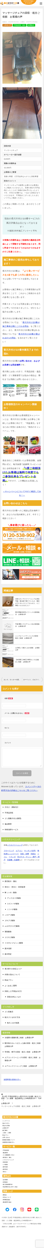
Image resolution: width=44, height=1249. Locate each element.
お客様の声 (7, 25)
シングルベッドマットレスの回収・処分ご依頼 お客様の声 (27, 637)
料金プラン (9, 980)
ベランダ (12, 857)
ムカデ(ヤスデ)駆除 (12, 926)
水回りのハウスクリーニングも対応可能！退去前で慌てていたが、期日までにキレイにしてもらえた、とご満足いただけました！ (27, 602)
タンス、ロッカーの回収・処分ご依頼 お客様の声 (13, 680)
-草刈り (4, 1171)
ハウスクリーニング (14, 845)
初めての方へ (6, 1123)
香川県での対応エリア (13, 969)
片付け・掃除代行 (11, 807)
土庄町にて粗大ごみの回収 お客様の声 (27, 649)
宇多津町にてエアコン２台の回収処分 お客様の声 (27, 625)
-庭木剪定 (5, 1169)
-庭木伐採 (5, 1167)
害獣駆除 (8, 932)
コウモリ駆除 (10, 937)
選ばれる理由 (6, 1125)
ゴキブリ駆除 (10, 920)
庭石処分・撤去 (11, 881)
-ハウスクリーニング (8, 1159)
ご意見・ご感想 (6, 1132)
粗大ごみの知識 (13, 1023)
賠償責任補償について (8, 1140)
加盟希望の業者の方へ (12, 1079)
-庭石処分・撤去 (6, 1157)
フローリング (9, 851)
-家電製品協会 (6, 1199)
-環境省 (4, 1195)
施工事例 (4, 1130)
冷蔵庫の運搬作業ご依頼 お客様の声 (19, 1038)
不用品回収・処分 (19, 25)
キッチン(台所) (30, 851)
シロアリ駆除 (10, 915)
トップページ (6, 1120)
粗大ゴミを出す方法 (12, 1017)
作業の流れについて (12, 974)
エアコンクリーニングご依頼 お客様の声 (21, 1066)
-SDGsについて (6, 1197)
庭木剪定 (8, 954)
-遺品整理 (5, 1152)
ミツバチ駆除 (12, 909)
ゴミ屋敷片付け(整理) (13, 818)
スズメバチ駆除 (13, 904)
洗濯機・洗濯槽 (13, 860)
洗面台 (33, 854)
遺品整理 (8, 824)
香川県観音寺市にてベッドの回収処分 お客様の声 (27, 613)
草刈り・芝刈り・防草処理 (15, 887)
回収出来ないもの (14, 997)
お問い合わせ (6, 1137)
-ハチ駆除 (5, 1164)
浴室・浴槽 (24, 854)
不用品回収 (9, 813)
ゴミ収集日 (9, 1012)
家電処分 (31, 25)
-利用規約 (5, 1182)
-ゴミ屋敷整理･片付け (8, 1155)
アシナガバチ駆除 (14, 898)
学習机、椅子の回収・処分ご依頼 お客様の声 (23, 1052)
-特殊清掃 (5, 1162)
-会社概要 (5, 1179)
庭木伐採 (8, 948)
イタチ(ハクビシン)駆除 (14, 943)
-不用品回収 (5, 1150)
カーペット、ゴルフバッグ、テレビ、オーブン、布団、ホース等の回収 (33, 680)
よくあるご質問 (11, 986)
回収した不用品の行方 (13, 991)
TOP (21, 1097)
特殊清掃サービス (11, 830)
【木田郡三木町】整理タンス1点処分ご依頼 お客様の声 (27, 661)
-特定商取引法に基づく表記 (9, 1186)
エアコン (19, 851)
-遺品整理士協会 (6, 1202)
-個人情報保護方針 (7, 1184)
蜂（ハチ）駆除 (11, 892)
